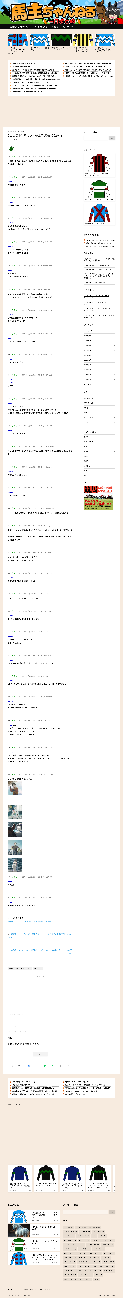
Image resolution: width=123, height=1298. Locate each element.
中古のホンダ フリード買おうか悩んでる (77, 1082)
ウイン (94, 1236)
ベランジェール (83, 1262)
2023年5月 (88, 360)
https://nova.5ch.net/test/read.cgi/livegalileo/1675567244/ (31, 921)
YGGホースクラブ (99, 1231)
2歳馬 (86, 408)
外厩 (85, 446)
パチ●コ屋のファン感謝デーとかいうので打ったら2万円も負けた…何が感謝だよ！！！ (100, 240)
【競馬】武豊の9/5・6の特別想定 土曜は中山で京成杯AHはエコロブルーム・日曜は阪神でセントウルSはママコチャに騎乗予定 (36, 79)
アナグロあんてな (41, 27)
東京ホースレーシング (71, 1279)
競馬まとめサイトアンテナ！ (20, 27)
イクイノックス (69, 1236)
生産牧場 (87, 451)
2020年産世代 (89, 398)
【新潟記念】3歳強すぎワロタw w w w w (24, 67)
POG (86, 412)
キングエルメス (84, 1240)
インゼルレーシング (83, 1236)
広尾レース (99, 1275)
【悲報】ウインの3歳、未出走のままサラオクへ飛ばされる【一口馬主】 (99, 174)
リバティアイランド (98, 1266)
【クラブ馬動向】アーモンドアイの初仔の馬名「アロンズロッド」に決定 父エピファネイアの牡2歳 (99, 276)
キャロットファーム (70, 1240)
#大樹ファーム (38, 968)
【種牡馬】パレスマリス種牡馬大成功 (96, 282)
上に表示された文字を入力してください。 (24, 1044)
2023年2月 (88, 374)
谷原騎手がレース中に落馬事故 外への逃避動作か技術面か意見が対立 (33, 70)
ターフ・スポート (82, 1253)
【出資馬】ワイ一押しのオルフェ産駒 (96, 295)
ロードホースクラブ (70, 1275)
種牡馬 (86, 461)
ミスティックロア (70, 1266)
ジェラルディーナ (85, 1249)
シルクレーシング (108, 1244)
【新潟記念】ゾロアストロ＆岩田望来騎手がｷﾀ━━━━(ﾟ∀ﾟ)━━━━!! (34, 82)
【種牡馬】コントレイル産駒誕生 (95, 223)
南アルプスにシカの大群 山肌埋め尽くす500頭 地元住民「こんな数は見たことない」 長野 (89, 1088)
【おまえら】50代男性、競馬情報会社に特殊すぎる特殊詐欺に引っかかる (100, 246)
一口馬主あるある (90, 432)
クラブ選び (95, 1240)
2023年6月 (88, 355)
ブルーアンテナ (68, 27)
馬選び (97, 1279)
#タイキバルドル (14, 968)
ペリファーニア (95, 1262)
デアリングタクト (96, 1253)
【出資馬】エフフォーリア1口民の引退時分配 (99, 199)
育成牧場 (87, 466)
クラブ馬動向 (88, 417)
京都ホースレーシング (86, 1275)
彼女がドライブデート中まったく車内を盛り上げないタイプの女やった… (87, 1085)
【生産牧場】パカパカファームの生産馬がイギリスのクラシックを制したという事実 (61, 49)
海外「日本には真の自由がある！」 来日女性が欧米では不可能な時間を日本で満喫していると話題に (89, 64)
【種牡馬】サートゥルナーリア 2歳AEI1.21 (98, 269)
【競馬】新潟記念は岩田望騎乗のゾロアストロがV (27, 91)
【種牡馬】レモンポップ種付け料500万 (97, 265)
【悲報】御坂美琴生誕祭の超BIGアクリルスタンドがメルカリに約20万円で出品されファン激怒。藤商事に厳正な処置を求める (100, 243)
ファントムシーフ (70, 1262)
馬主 (85, 471)
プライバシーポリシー (14, 1295)
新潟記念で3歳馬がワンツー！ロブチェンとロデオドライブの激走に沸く (34, 76)
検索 (112, 138)
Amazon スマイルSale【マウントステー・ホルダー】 (81, 1091)
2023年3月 (88, 370)
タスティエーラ (69, 1253)
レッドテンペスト (96, 1270)
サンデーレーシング (93, 1244)
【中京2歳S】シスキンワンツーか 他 (23, 64)
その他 (86, 422)
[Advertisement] (61, 110)
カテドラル (103, 1236)
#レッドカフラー (26, 968)
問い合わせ (27, 1295)
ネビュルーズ (68, 1257)
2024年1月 (88, 336)
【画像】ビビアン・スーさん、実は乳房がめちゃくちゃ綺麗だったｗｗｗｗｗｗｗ (89, 67)
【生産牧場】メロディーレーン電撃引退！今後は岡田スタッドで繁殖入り (83, 49)
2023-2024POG (95, 1227)
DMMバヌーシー (85, 1231)
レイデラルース (69, 1270)
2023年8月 (88, 345)
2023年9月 (88, 340)
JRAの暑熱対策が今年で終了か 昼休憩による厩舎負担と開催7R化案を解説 (34, 73)
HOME (10, 1289)
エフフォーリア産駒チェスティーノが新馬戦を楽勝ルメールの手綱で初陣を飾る (36, 85)
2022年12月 (88, 384)
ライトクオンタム (84, 1266)
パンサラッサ (106, 1257)
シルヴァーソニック (70, 1249)
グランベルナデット (108, 1240)
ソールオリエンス (99, 1249)
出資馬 (22, 131)
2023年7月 (88, 350)
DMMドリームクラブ (71, 1231)
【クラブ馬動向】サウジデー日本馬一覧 (97, 308)
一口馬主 (87, 427)
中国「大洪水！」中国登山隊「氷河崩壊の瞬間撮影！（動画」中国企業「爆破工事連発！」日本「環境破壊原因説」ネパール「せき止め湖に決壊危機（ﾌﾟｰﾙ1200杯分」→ (89, 70)
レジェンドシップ (82, 1270)
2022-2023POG (81, 1227)
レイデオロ (110, 1266)
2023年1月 (88, 379)
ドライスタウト (109, 1253)
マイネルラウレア (109, 1262)
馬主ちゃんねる (89, 298)
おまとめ (55, 27)
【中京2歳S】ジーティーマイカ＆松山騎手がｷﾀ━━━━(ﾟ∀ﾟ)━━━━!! (34, 88)
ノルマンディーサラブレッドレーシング (87, 1257)
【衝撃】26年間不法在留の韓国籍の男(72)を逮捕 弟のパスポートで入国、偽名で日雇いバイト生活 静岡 (89, 73)
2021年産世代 (89, 403)
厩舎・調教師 (88, 441)
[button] (10, 43)
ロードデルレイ (109, 1270)
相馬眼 (86, 456)
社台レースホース (86, 1279)
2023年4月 (88, 365)
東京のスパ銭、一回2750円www (75, 1094)
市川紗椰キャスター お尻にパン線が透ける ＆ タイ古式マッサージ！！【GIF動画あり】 (89, 76)
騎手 (85, 475)
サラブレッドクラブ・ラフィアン (74, 1244)
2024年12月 (88, 331)
